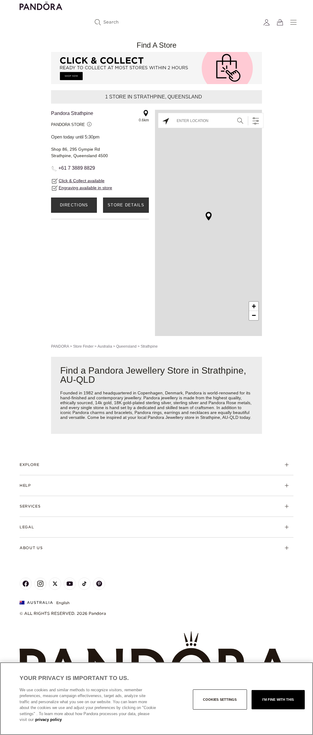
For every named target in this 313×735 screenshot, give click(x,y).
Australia (105, 346)
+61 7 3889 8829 (76, 168)
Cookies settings (220, 699)
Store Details (126, 205)
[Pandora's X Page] (55, 584)
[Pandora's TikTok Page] (84, 584)
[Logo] (41, 5)
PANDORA (60, 346)
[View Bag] (280, 22)
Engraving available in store (85, 187)
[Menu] (293, 22)
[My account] (266, 22)
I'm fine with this (278, 699)
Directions (74, 205)
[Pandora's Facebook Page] (26, 584)
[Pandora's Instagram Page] (40, 584)
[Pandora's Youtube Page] (70, 584)
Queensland (126, 346)
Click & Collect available (82, 180)
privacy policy (48, 719)
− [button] (254, 315)
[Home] (156, 661)
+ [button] (254, 306)
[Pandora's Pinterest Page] (99, 584)
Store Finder (83, 346)
